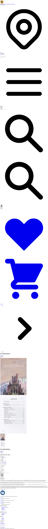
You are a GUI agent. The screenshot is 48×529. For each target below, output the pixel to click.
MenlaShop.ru (2, 501)
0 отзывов (1, 451)
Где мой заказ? (4, 509)
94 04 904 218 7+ (2, 523)
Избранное (3, 508)
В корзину (2, 473)
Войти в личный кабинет (5, 507)
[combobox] (3, 109)
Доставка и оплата (4, 513)
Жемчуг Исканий (4, 462)
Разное (3, 470)
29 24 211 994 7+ (2, 54)
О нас (2, 517)
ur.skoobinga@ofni (2, 527)
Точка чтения (2, 503)
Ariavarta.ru (1, 499)
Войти (2, 510)
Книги (2, 305)
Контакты (3, 518)
